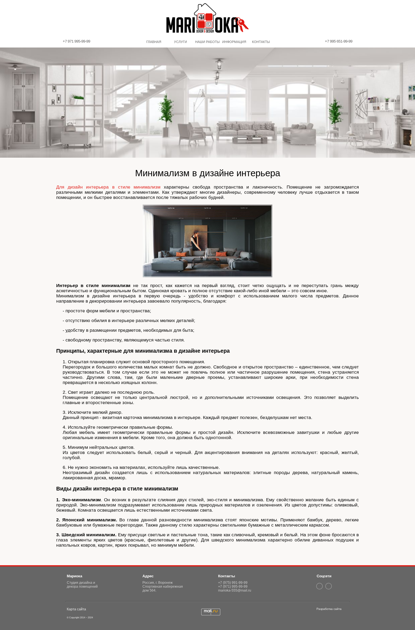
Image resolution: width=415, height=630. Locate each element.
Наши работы (207, 42)
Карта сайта (76, 609)
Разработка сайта (329, 609)
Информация (234, 42)
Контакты (261, 42)
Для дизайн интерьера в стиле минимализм (108, 186)
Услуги (180, 42)
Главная (153, 42)
